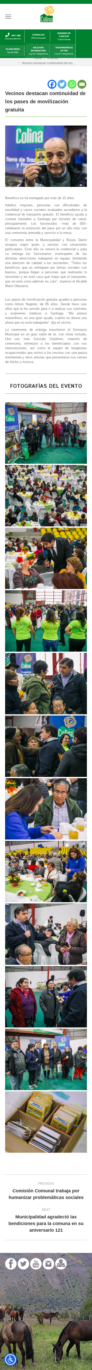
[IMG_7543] (46, 1059)
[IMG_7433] (46, 683)
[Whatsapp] (71, 84)
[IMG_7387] (46, 495)
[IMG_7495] (46, 934)
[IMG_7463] (46, 809)
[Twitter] (61, 84)
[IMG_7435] (46, 746)
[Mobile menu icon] (8, 17)
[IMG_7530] (46, 433)
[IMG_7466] (46, 871)
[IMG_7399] (46, 558)
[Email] (81, 84)
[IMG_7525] (46, 996)
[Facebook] (52, 84)
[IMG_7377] (46, 1122)
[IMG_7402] (46, 621)
